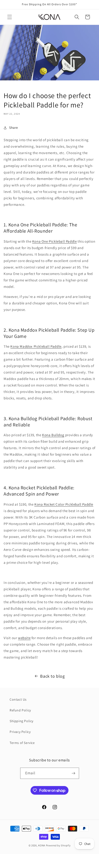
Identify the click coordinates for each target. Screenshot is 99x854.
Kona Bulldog (53, 435)
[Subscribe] (73, 773)
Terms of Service (22, 743)
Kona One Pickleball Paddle (54, 241)
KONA (41, 845)
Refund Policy (20, 710)
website (24, 638)
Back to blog (52, 676)
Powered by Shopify (58, 845)
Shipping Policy (21, 721)
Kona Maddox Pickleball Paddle (35, 346)
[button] (9, 17)
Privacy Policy (20, 732)
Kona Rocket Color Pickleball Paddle (63, 504)
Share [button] (13, 127)
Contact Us (18, 699)
